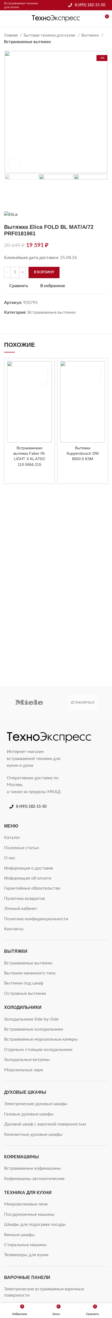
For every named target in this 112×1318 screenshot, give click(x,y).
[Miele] (29, 702)
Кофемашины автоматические (34, 1178)
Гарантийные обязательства (32, 888)
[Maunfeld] (82, 702)
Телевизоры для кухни (26, 1255)
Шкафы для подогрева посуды (35, 1224)
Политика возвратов (24, 898)
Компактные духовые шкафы (33, 1134)
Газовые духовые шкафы (29, 1114)
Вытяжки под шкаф (23, 983)
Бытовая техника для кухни (50, 35)
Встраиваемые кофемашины (32, 1168)
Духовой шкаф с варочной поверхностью (45, 1124)
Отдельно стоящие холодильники (38, 1049)
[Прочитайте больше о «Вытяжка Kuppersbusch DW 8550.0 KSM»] (96, 379)
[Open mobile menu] (6, 18)
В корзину (44, 272)
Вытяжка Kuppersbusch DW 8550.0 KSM (83, 453)
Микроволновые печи (26, 1204)
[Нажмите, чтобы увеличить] (13, 164)
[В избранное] (43, 370)
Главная (11, 35)
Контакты (14, 929)
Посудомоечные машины (29, 1214)
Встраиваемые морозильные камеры (41, 1039)
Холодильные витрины (27, 1059)
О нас (9, 858)
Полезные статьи (21, 848)
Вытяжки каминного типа (29, 973)
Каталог (12, 837)
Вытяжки (90, 35)
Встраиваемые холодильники (33, 1029)
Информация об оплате (27, 878)
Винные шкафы (19, 1235)
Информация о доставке (28, 868)
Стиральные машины (25, 1245)
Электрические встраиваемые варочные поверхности (44, 1292)
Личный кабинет (20, 908)
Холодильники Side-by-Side (31, 1019)
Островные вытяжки (25, 993)
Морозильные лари (23, 1070)
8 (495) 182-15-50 (90, 5)
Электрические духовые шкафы (35, 1104)
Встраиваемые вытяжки (27, 42)
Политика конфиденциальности (36, 919)
